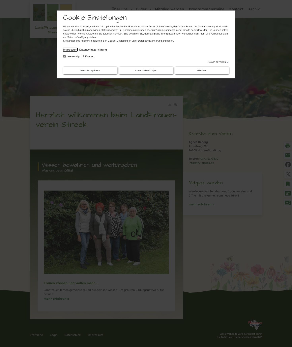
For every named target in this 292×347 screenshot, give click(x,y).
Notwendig (73, 56)
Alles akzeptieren (90, 70)
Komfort (90, 56)
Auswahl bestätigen (146, 70)
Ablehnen (201, 70)
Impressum (70, 49)
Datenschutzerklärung (93, 49)
